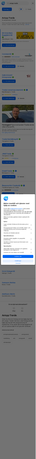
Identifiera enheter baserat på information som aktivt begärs (16, 242)
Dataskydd (18, 263)
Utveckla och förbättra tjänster (12, 233)
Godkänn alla (18, 256)
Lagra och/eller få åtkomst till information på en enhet (16, 225)
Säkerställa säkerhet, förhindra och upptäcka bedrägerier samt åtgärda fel (15, 249)
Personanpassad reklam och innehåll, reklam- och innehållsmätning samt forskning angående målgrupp (17, 229)
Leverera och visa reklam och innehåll (14, 252)
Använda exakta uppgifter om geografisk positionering (14, 239)
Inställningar (18, 260)
